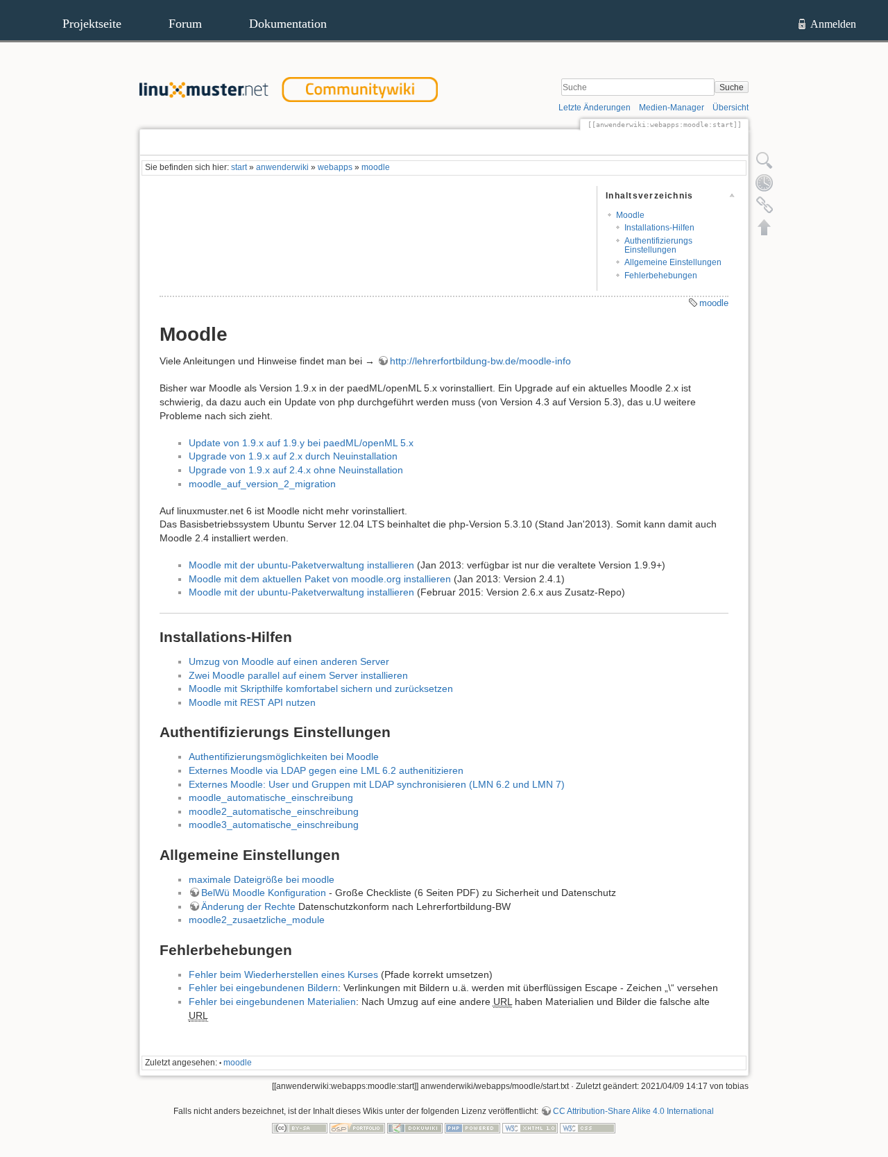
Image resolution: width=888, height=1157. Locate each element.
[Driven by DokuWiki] (415, 1128)
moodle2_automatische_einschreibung (274, 811)
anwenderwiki (282, 167)
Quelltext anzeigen (603, 142)
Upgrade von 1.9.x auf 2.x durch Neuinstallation (293, 456)
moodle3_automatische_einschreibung (274, 824)
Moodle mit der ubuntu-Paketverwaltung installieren (301, 565)
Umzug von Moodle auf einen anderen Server (289, 661)
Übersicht (730, 107)
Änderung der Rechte (248, 906)
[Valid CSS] (587, 1128)
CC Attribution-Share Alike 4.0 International (633, 1111)
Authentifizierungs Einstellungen (658, 245)
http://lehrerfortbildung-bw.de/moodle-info (480, 360)
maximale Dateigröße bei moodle (261, 879)
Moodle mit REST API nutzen (252, 702)
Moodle (630, 215)
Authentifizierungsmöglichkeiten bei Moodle (284, 756)
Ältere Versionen (694, 142)
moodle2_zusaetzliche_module (257, 919)
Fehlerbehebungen (660, 275)
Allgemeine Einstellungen (673, 262)
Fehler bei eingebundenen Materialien (272, 1001)
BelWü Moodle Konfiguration (263, 892)
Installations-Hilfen (659, 228)
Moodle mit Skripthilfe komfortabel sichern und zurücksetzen (321, 688)
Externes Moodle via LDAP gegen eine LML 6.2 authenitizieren (326, 770)
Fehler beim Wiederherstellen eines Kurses (283, 974)
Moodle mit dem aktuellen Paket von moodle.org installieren (320, 578)
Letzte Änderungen (594, 107)
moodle (375, 167)
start (239, 167)
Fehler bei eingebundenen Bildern (263, 987)
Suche (731, 87)
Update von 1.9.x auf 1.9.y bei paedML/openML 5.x (301, 442)
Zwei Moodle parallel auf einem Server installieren (298, 675)
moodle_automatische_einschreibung (271, 797)
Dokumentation (288, 24)
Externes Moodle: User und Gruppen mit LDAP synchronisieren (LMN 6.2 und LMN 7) (377, 784)
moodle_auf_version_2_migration (262, 483)
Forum (185, 24)
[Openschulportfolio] (357, 1128)
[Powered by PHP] (472, 1128)
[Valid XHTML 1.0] (530, 1128)
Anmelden (833, 24)
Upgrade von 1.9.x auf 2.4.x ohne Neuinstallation (296, 469)
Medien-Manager (671, 107)
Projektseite (91, 24)
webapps (335, 167)
